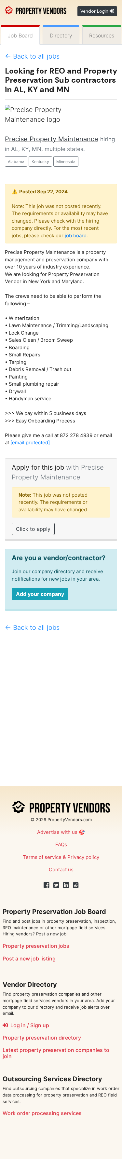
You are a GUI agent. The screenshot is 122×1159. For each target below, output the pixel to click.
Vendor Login (95, 11)
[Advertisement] (61, 712)
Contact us (61, 869)
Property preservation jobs (36, 946)
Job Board (20, 35)
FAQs (61, 844)
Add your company (40, 594)
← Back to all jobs (32, 56)
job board (76, 235)
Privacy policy (83, 857)
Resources (101, 35)
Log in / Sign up (28, 1025)
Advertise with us (57, 832)
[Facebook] (46, 885)
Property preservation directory (42, 1037)
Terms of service (42, 857)
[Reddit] (76, 885)
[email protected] (30, 442)
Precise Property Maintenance (51, 139)
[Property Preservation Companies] (35, 9)
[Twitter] (56, 885)
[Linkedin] (66, 885)
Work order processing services (42, 1113)
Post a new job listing (29, 958)
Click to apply (33, 529)
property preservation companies (61, 1050)
